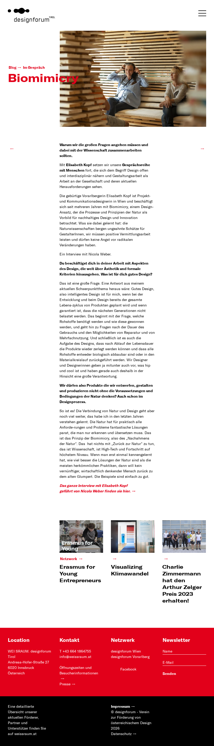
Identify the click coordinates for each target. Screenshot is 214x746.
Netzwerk (69, 559)
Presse (65, 684)
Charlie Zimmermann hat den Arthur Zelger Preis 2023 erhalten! (182, 584)
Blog (12, 68)
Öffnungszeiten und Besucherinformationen (79, 670)
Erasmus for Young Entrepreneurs (80, 574)
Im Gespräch (34, 68)
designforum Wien (126, 651)
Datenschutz (121, 734)
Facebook (128, 669)
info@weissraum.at (75, 657)
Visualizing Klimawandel (130, 570)
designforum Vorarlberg (130, 657)
